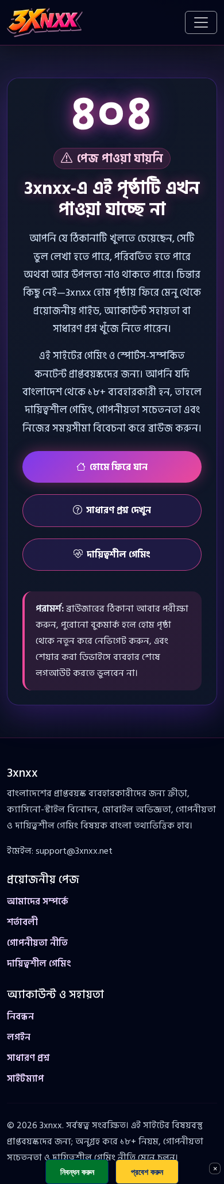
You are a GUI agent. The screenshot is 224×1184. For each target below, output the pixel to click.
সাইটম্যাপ (25, 1078)
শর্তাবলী (22, 922)
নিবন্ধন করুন (77, 1171)
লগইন (18, 1037)
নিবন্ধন (20, 1016)
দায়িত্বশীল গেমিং (118, 554)
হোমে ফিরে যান (119, 467)
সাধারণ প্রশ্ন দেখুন (118, 510)
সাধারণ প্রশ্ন (28, 1058)
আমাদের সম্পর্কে (37, 901)
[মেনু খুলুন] (201, 22)
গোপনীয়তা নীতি (37, 942)
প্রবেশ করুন (147, 1171)
